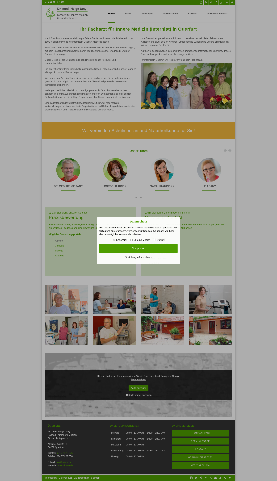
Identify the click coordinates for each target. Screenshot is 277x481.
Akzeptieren (138, 248)
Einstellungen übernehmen (138, 257)
